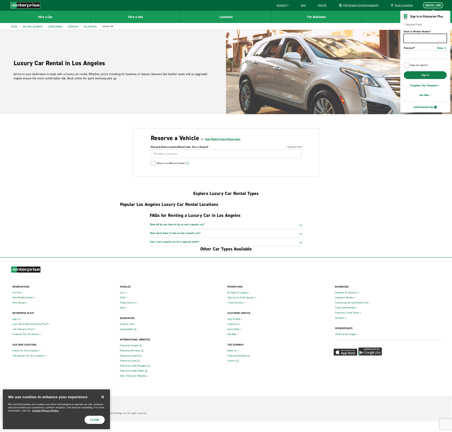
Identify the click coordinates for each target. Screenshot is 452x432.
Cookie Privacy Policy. (45, 410)
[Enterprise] (25, 5)
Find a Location (404, 5)
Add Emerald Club (423, 107)
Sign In (425, 75)
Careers (283, 5)
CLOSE (94, 419)
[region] (56, 409)
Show (440, 48)
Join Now (424, 95)
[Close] (102, 397)
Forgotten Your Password (423, 85)
